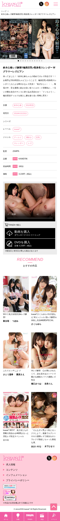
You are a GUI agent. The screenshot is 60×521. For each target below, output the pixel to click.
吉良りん (49, 384)
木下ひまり (50, 446)
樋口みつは (36, 384)
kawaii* (17, 129)
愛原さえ (20, 374)
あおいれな (36, 446)
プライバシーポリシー (17, 480)
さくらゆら (36, 324)
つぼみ (15, 321)
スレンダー (18, 143)
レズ (30, 143)
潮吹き (29, 137)
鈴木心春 (18, 105)
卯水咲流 (30, 105)
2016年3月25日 (20, 113)
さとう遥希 (8, 374)
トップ (3, 11)
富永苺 (6, 321)
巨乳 (38, 137)
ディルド (18, 137)
